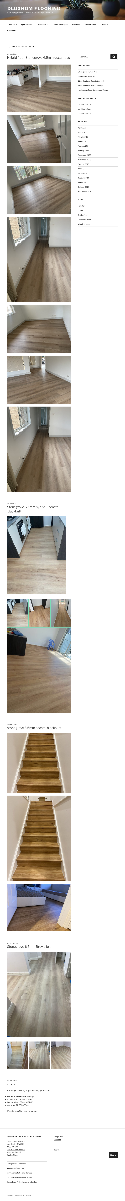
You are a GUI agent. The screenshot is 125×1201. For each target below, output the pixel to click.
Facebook (57, 1139)
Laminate (42, 24)
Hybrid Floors (26, 24)
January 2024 (83, 151)
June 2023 (82, 169)
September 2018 (84, 191)
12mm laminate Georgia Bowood (91, 81)
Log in (80, 210)
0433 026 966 (12, 1147)
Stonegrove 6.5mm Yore (87, 72)
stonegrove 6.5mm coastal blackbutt (34, 728)
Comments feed (84, 219)
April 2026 (82, 128)
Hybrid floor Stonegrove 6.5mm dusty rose (38, 57)
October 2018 (83, 187)
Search (56, 1150)
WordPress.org (84, 224)
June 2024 (82, 141)
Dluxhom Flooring (34, 8)
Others (103, 24)
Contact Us (11, 30)
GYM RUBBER (90, 24)
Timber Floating (59, 24)
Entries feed (82, 215)
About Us (11, 24)
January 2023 (83, 178)
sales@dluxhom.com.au (16, 1149)
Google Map (58, 1137)
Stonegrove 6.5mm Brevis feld (29, 946)
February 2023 (83, 173)
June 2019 (82, 182)
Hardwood (76, 24)
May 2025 (82, 132)
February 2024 (83, 146)
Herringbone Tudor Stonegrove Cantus (93, 90)
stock (11, 1084)
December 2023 (84, 155)
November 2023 (84, 160)
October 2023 (83, 164)
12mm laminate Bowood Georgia (91, 85)
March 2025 (83, 137)
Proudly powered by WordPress (19, 1195)
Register (81, 206)
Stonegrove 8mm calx (86, 76)
